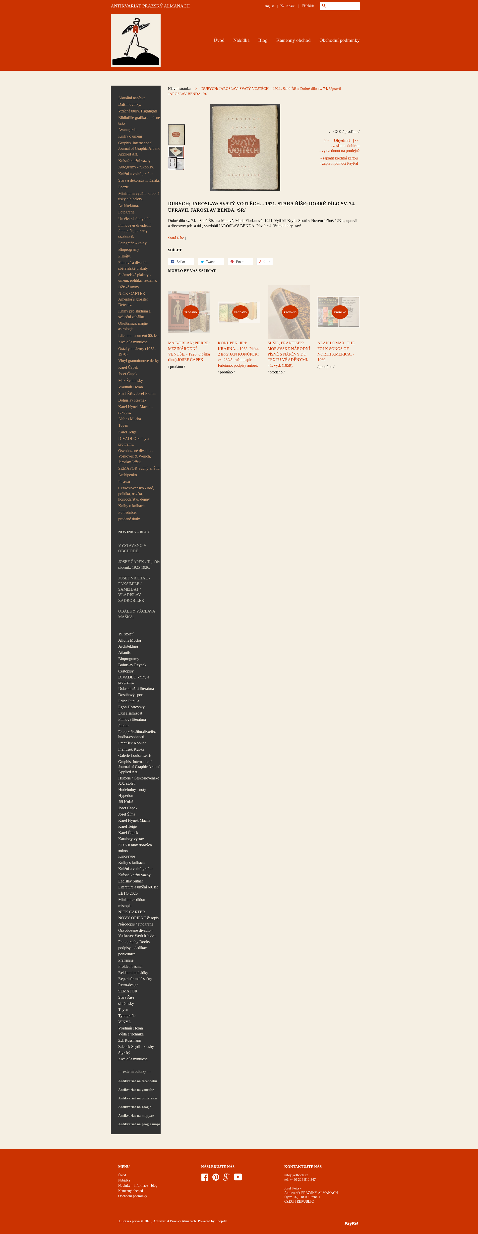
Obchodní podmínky (339, 40)
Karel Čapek (128, 367)
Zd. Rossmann (129, 1040)
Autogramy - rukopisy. (136, 167)
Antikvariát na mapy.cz (136, 1116)
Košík (290, 6)
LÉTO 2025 (128, 893)
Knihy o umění (130, 136)
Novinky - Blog (134, 532)
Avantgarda (127, 130)
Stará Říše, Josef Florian (137, 393)
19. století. (126, 634)
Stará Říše (126, 997)
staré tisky (126, 1003)
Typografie (126, 1016)
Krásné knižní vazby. (134, 160)
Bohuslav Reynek (132, 400)
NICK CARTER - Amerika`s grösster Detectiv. (133, 299)
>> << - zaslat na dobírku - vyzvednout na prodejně (339, 145)
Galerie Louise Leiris (134, 755)
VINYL (124, 1022)
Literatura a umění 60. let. (138, 335)
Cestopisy (126, 671)
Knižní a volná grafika (135, 174)
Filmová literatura (132, 719)
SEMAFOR (127, 991)
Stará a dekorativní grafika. (139, 180)
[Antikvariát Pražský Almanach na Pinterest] (216, 1179)
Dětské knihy (128, 287)
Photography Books (134, 942)
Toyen (123, 425)
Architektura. (128, 206)
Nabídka (241, 40)
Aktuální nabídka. (132, 98)
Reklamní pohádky (133, 973)
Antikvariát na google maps (139, 1124)
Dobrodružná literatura (136, 688)
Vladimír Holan (130, 387)
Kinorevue (126, 856)
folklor (123, 725)
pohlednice (126, 954)
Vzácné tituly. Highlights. (138, 111)
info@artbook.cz (296, 1175)
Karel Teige (127, 432)
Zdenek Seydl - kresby (136, 1046)
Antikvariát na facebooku (137, 1081)
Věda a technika (131, 1034)
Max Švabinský (130, 380)
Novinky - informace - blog (137, 1185)
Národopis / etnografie (135, 924)
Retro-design (128, 985)
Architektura (128, 646)
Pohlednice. (127, 512)
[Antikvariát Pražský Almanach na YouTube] (238, 1179)
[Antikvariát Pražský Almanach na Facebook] (205, 1179)
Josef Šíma (126, 814)
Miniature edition (131, 899)
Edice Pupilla (128, 701)
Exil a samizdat (130, 713)
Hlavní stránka (179, 89)
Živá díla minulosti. (133, 342)
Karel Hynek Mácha (134, 820)
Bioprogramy (128, 249)
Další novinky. (129, 104)
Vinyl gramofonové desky (138, 361)
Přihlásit (308, 6)
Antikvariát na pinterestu (137, 1098)
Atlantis (124, 652)
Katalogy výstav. (131, 839)
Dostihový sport (130, 695)
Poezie (123, 187)
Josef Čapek (127, 374)
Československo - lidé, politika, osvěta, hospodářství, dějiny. (136, 493)
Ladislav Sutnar (130, 881)
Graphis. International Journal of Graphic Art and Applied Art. (139, 148)
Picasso (124, 481)
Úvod (219, 40)
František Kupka (131, 749)
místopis (124, 906)
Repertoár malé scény (135, 979)
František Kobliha (132, 743)
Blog (263, 40)
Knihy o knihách (131, 862)
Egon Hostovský (131, 707)
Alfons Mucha (129, 419)
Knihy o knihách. (132, 506)
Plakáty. (124, 256)
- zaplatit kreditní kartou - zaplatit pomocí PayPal (339, 160)
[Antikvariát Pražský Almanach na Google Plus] (227, 1179)
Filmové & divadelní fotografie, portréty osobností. (134, 231)
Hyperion (125, 795)
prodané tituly (129, 519)
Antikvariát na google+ (135, 1107)
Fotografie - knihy (132, 243)
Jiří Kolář (125, 802)
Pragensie (125, 960)
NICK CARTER (131, 912)
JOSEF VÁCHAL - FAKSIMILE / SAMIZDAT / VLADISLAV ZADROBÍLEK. (134, 589)
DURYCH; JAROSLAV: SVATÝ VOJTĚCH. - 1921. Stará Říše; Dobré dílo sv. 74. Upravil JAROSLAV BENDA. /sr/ (261, 207)
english (270, 6)
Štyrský (124, 1053)
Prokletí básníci (130, 966)
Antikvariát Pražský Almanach (174, 1221)
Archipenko (127, 475)
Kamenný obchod (293, 40)
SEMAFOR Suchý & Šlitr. (139, 468)
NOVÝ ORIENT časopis (138, 918)
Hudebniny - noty (132, 789)
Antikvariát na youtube (136, 1090)
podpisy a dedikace (133, 948)
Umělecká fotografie (134, 218)
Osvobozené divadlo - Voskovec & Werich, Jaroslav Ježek (135, 456)
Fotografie (126, 212)
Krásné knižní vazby (134, 875)
